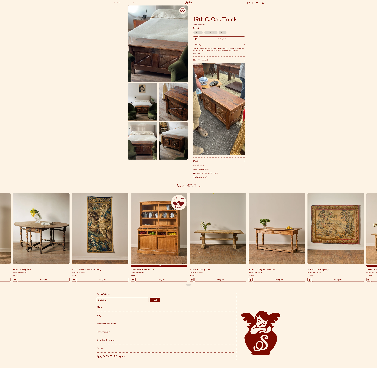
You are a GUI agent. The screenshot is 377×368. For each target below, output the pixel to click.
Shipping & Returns (106, 340)
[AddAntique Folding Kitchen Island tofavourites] (251, 280)
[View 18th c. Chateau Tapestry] (335, 228)
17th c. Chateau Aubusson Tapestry (86, 269)
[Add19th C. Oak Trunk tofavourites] (195, 38)
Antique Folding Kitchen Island (262, 269)
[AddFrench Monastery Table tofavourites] (192, 280)
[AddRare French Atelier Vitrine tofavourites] (133, 280)
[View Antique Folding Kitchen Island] (277, 228)
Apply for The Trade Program (111, 356)
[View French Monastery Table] (218, 228)
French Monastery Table (200, 269)
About (99, 307)
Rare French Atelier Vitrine (142, 269)
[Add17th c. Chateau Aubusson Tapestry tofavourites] (74, 280)
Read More (196, 53)
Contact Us (102, 348)
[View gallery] (158, 43)
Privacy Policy (103, 331)
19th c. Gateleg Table (22, 269)
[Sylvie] (188, 2)
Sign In (248, 2)
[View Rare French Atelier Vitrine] (159, 228)
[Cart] (263, 2)
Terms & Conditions (106, 323)
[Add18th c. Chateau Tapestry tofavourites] (309, 280)
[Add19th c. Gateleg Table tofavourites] (15, 280)
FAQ (99, 315)
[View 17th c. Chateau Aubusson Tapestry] (100, 228)
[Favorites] (257, 2)
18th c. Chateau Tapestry (318, 269)
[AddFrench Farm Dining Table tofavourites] (368, 280)
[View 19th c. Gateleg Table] (41, 228)
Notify (155, 300)
